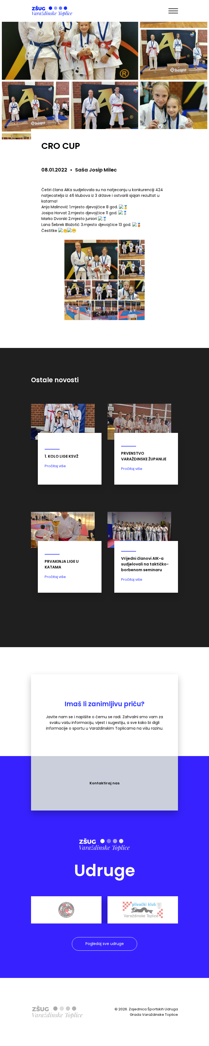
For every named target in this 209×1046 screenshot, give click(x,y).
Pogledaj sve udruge (104, 943)
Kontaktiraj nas (104, 783)
